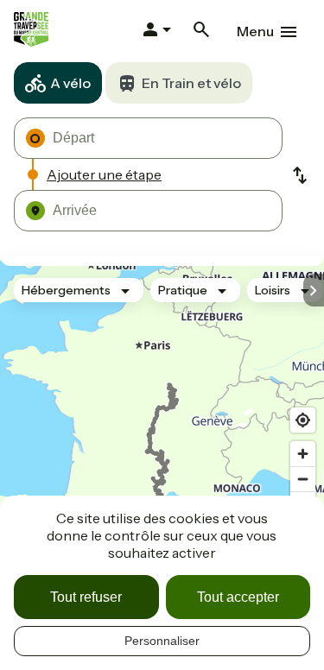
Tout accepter (238, 597)
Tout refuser (86, 597)
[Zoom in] (302, 453)
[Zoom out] (302, 478)
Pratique (182, 290)
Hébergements (66, 290)
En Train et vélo (191, 83)
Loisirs (272, 290)
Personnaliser (162, 641)
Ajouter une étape (104, 174)
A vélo (70, 83)
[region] (162, 423)
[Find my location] (302, 420)
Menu (255, 31)
